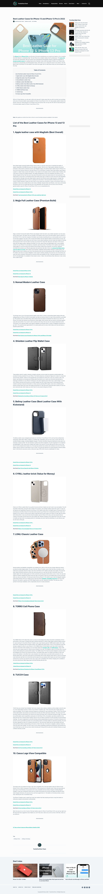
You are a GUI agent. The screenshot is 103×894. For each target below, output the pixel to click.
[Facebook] (82, 887)
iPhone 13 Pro (17, 838)
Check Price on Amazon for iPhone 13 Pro (22, 192)
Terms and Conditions (36, 887)
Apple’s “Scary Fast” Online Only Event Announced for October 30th (82, 38)
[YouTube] (89, 887)
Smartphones (46, 3)
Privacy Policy (28, 887)
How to (65, 3)
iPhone (35, 21)
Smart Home (71, 3)
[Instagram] (87, 887)
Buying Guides (54, 3)
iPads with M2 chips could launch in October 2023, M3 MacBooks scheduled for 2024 (82, 49)
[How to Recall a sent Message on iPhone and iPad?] (78, 870)
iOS (32, 21)
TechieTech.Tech (23, 3)
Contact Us (84, 3)
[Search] (89, 3)
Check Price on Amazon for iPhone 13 (22, 189)
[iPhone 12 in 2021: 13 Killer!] (25, 870)
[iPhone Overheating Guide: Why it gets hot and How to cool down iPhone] (51, 870)
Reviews (61, 3)
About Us (15, 887)
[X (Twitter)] (84, 887)
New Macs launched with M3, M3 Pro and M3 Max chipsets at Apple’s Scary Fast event (82, 32)
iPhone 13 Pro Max (26, 838)
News (40, 3)
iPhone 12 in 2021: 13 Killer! (19, 879)
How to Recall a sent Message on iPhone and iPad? (77, 879)
